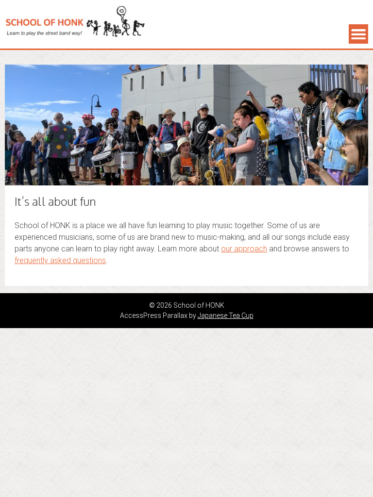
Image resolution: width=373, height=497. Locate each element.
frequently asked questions (60, 260)
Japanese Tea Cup (226, 315)
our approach (244, 248)
